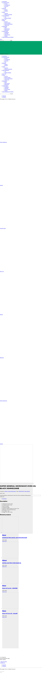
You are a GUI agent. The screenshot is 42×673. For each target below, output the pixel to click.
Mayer (4, 535)
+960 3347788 (3, 661)
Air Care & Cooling (5, 2)
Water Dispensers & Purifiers (7, 37)
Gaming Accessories (8, 14)
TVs (5, 17)
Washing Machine (7, 18)
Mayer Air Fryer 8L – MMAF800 (9, 588)
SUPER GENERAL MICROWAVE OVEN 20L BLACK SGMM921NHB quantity (15, 495)
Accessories (4, 1)
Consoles (6, 13)
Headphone (6, 32)
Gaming (3, 12)
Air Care (5, 3)
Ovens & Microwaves (8, 24)
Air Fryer (6, 21)
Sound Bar (6, 33)
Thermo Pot (6, 25)
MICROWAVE (21, 491)
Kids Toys (2, 271)
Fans (5, 7)
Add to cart (2, 496)
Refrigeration (4, 26)
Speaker (6, 36)
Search (11, 93)
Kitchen (3, 20)
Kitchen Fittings (7, 22)
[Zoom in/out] (0, 671)
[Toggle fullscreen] (1, 671)
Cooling (1, 443)
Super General (27, 491)
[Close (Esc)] (3, 671)
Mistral (4, 560)
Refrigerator (6, 30)
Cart (1, 39)
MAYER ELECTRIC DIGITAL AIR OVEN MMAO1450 (14, 537)
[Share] (2, 671)
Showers (6, 11)
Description (4, 498)
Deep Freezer (7, 28)
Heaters (6, 9)
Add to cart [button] (4, 541)
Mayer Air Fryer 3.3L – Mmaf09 (9, 613)
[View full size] (33, 483)
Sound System (7, 34)
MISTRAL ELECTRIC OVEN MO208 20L (11, 563)
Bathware (4, 8)
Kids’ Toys (4, 19)
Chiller (5, 27)
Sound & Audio (5, 31)
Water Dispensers (3, 400)
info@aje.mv (2, 662)
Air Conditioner (7, 5)
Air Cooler (6, 6)
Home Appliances (5, 15)
